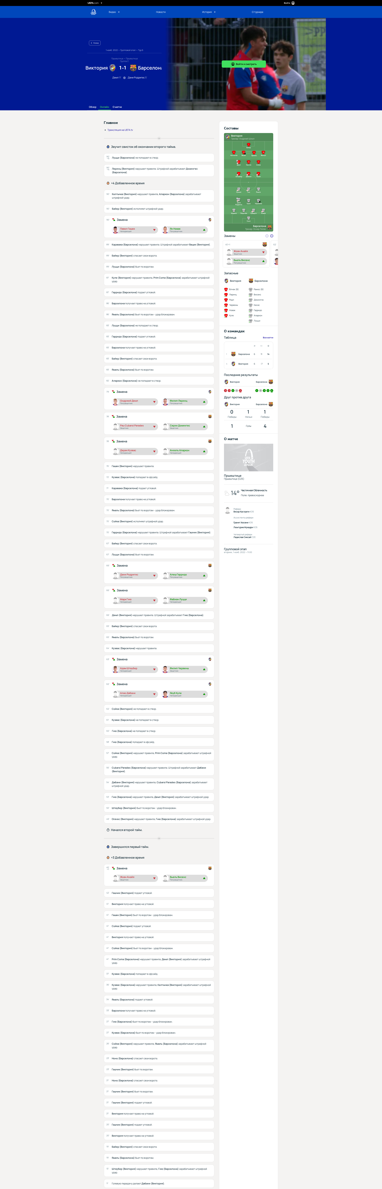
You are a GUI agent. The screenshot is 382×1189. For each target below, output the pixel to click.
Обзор (92, 107)
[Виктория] (234, 363)
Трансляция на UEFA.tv (120, 130)
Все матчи (268, 337)
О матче (117, 107)
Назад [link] (96, 43)
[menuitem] (129, 12)
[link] (161, 12)
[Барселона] (234, 354)
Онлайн (104, 107)
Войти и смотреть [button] (246, 64)
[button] (114, 12)
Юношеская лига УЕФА (93, 12)
